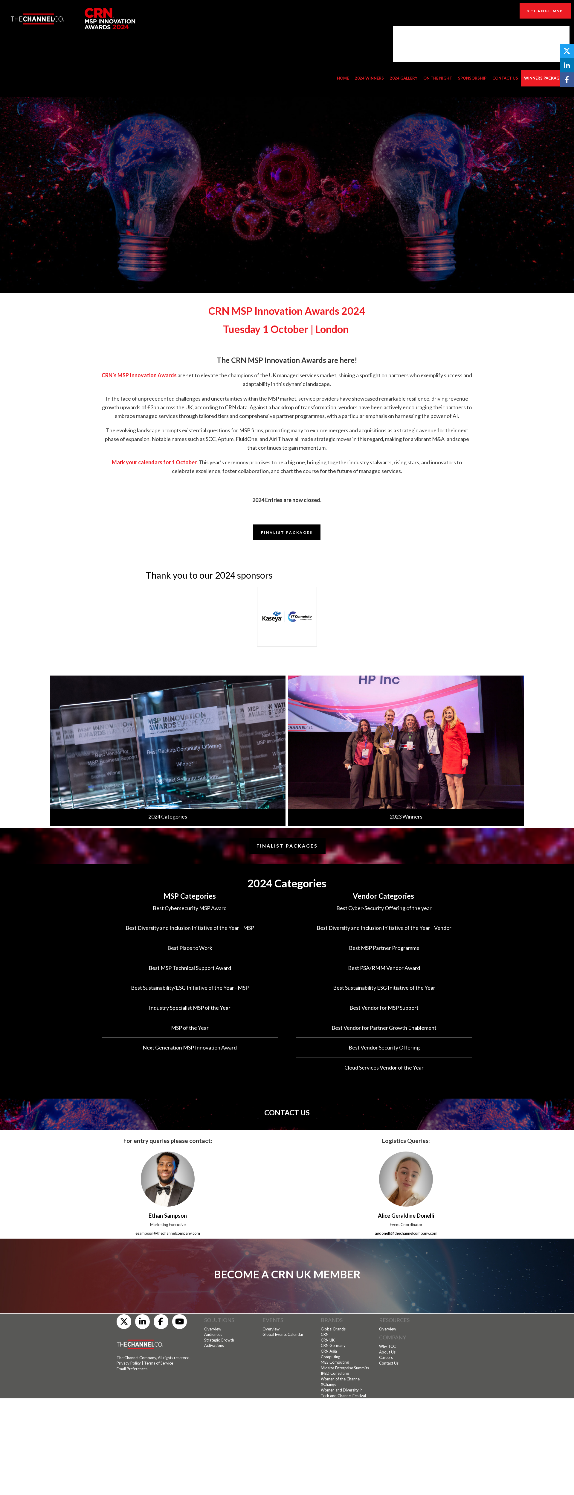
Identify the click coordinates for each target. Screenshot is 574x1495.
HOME (343, 78)
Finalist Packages (287, 845)
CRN (325, 1334)
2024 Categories (167, 816)
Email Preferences (132, 1368)
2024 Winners (369, 78)
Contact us (505, 78)
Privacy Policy (129, 1363)
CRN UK (328, 1340)
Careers (386, 1357)
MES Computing (335, 1362)
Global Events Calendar (282, 1334)
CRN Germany (333, 1345)
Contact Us (389, 1363)
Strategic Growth (219, 1340)
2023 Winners (406, 816)
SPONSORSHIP (472, 78)
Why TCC (387, 1346)
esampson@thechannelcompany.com (167, 1233)
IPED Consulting (335, 1373)
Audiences (213, 1334)
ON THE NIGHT (437, 78)
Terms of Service (158, 1363)
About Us (387, 1352)
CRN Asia (329, 1351)
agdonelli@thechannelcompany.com (406, 1233)
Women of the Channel (341, 1379)
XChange (328, 1384)
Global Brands (333, 1329)
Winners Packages (544, 78)
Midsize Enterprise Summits (345, 1367)
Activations (214, 1345)
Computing (330, 1356)
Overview (212, 1329)
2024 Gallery (403, 78)
